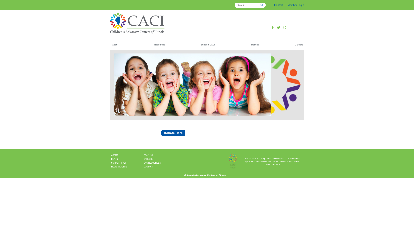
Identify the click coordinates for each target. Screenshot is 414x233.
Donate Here (173, 133)
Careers (299, 44)
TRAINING (148, 155)
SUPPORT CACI (118, 163)
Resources (159, 44)
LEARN (114, 159)
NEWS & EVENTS (119, 167)
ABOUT (114, 155)
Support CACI (208, 44)
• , (228, 175)
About (115, 44)
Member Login (296, 5)
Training (255, 44)
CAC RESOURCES (152, 163)
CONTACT (148, 167)
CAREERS (148, 159)
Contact (278, 5)
